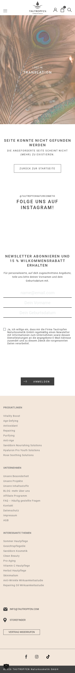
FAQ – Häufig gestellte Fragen (21, 500)
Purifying (9, 435)
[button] (6, 666)
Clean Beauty (11, 555)
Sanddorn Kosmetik (15, 551)
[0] (62, 10)
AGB (6, 520)
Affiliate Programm (15, 495)
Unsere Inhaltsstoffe (16, 486)
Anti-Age (8, 440)
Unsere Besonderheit (16, 476)
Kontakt (8, 505)
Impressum (10, 515)
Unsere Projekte (13, 481)
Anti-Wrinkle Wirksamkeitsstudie (23, 580)
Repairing (9, 430)
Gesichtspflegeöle (14, 546)
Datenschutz (11, 510)
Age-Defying (10, 420)
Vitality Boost (11, 416)
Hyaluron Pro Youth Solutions (21, 450)
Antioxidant (10, 425)
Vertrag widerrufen (22, 632)
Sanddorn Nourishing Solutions (22, 445)
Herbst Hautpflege (14, 570)
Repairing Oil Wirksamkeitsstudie (23, 585)
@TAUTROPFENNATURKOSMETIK (37, 196)
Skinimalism (10, 575)
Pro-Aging (9, 560)
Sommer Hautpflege (15, 541)
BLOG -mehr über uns (16, 490)
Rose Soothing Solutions (18, 455)
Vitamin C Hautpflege (16, 565)
